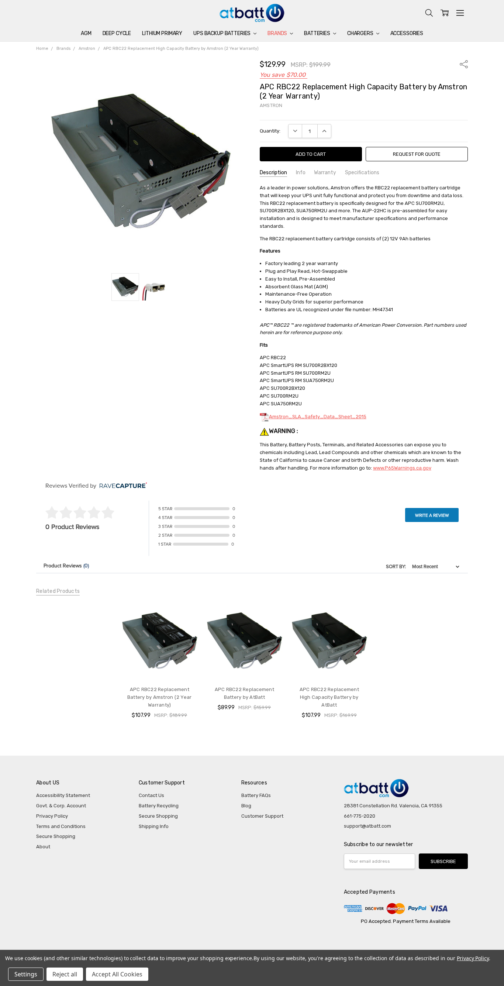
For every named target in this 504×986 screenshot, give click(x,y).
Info (300, 172)
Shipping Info (154, 826)
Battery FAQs (256, 795)
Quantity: (270, 131)
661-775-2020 (359, 816)
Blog (246, 805)
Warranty (325, 172)
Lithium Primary (162, 33)
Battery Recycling (159, 805)
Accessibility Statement (63, 795)
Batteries (317, 33)
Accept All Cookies (117, 974)
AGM (86, 33)
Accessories (406, 33)
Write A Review (432, 515)
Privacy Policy (52, 816)
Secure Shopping (55, 836)
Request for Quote (417, 154)
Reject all (64, 974)
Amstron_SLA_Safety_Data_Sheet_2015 (317, 416)
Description (273, 172)
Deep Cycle (117, 33)
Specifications (362, 172)
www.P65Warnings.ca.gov (402, 468)
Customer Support (262, 816)
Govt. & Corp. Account (61, 805)
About (43, 846)
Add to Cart (159, 666)
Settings (25, 974)
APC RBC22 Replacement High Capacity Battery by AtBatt (329, 697)
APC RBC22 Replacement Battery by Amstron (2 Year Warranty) (159, 697)
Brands (277, 33)
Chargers (360, 33)
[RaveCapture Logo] (121, 486)
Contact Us (151, 795)
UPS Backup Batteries (222, 33)
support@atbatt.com (367, 826)
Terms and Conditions (61, 826)
